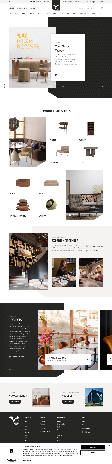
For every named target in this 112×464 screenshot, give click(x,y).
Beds (74, 14)
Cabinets (46, 14)
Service (83, 421)
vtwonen (43, 424)
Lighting (93, 14)
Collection (31, 14)
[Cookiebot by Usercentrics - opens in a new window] (11, 460)
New (10, 14)
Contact (83, 424)
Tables (61, 14)
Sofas (67, 14)
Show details (27, 460)
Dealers (59, 427)
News (58, 438)
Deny (92, 452)
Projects (11, 8)
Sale (100, 14)
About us (59, 435)
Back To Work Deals (45, 432)
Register (101, 2)
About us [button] (33, 8)
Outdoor (54, 14)
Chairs (39, 14)
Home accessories (83, 14)
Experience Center (22, 8)
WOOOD (43, 421)
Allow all (93, 447)
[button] (10, 1)
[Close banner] (109, 445)
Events (59, 441)
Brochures (59, 430)
